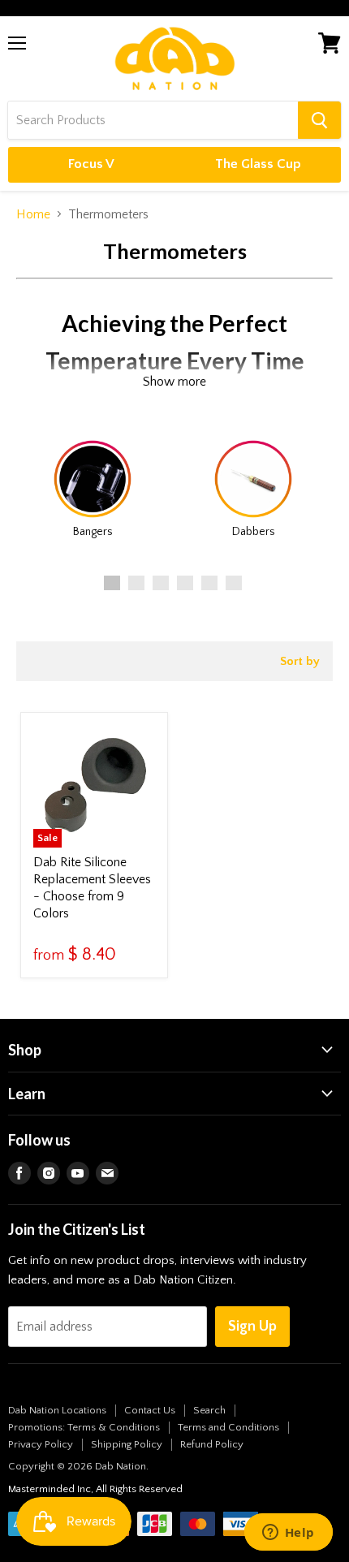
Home (33, 214)
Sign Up (252, 1326)
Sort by (300, 661)
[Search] (319, 120)
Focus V (91, 164)
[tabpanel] (92, 485)
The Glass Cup (258, 164)
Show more (174, 381)
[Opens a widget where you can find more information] (288, 1533)
